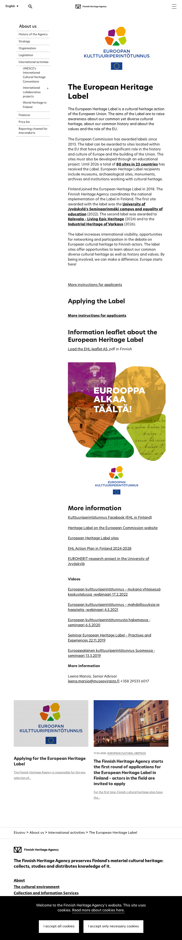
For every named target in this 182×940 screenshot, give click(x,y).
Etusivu (19, 833)
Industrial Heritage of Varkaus (95, 224)
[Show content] (43, 60)
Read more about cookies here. (98, 910)
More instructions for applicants (95, 285)
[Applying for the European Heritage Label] (51, 723)
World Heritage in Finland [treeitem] (34, 105)
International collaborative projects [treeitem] (32, 92)
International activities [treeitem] (33, 62)
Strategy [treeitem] (24, 41)
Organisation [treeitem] (27, 48)
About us (28, 27)
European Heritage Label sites (93, 538)
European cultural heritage (126, 753)
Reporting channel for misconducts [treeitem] (33, 131)
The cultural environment (36, 887)
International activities (66, 833)
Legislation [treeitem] (26, 55)
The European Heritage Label (113, 833)
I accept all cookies (59, 926)
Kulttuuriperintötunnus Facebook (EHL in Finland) (110, 518)
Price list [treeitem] (24, 122)
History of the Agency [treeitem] (33, 34)
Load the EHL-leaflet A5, (88, 349)
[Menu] (174, 7)
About (19, 881)
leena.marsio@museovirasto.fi (93, 681)
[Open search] (30, 7)
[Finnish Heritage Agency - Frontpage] (91, 7)
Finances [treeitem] (24, 115)
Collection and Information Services (46, 893)
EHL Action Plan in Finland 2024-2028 (99, 549)
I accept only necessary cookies (113, 926)
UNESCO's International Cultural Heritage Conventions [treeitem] (34, 75)
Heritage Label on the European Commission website (113, 528)
